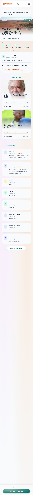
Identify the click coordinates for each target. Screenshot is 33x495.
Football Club (15, 69)
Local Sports (6, 69)
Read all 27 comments (16, 248)
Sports (4, 19)
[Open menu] (29, 4)
